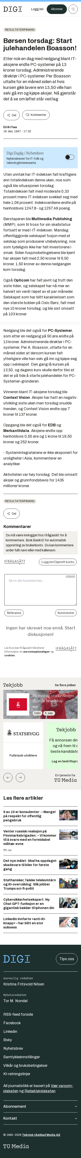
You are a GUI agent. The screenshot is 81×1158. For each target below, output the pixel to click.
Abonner (57, 9)
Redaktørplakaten (40, 1091)
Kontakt (10, 1118)
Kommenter (38, 114)
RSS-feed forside (18, 1014)
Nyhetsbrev (13, 1048)
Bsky (7, 1040)
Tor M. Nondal (15, 1001)
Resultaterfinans (20, 29)
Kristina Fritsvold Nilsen (23, 984)
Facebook (12, 1023)
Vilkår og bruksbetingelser (25, 1065)
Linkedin (10, 1031)
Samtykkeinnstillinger (21, 1057)
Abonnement (14, 1106)
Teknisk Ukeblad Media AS (41, 1135)
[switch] (69, 157)
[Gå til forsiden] (12, 9)
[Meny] (73, 9)
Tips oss (66, 959)
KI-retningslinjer (16, 1074)
